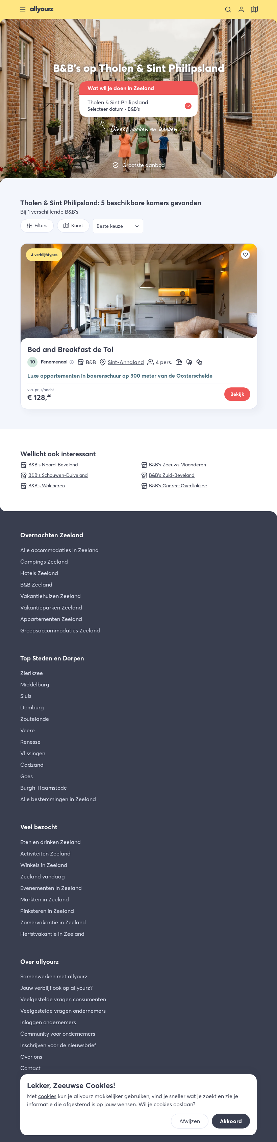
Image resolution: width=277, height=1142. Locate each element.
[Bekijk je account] (241, 9)
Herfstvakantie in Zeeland (52, 933)
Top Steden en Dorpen (52, 658)
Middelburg (34, 684)
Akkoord (231, 1121)
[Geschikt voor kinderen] (199, 362)
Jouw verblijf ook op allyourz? (56, 987)
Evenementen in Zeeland (51, 888)
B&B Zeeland (36, 584)
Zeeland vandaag (42, 876)
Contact (30, 1068)
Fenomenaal (49, 362)
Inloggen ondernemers (48, 1022)
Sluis (25, 695)
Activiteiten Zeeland (45, 853)
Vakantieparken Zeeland (51, 607)
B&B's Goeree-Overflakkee (178, 486)
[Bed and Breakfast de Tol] (139, 294)
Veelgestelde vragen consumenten (63, 999)
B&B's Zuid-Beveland (172, 475)
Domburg (32, 707)
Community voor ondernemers (57, 1033)
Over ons (31, 1056)
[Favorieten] (245, 254)
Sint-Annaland (126, 362)
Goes (26, 776)
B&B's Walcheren (46, 486)
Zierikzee (31, 673)
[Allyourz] (41, 9)
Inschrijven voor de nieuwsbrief (58, 1045)
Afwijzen (189, 1121)
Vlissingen (32, 753)
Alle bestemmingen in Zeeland (58, 799)
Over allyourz (39, 962)
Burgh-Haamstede (43, 787)
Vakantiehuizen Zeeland (50, 596)
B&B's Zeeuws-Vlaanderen (177, 465)
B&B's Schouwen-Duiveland (58, 475)
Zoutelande (34, 718)
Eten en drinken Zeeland (50, 842)
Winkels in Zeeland (43, 865)
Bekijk (237, 394)
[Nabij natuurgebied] (189, 362)
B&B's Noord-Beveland (53, 465)
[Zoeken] (228, 9)
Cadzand (32, 764)
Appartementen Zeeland (51, 619)
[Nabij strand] (179, 362)
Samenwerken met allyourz (53, 976)
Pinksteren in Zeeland (47, 910)
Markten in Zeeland (44, 899)
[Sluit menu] (22, 9)
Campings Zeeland (44, 561)
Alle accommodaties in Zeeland (59, 550)
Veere (27, 730)
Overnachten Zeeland (51, 535)
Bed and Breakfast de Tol (70, 349)
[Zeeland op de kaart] (254, 9)
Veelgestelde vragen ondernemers (63, 1010)
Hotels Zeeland (39, 573)
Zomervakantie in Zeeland (53, 922)
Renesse (30, 741)
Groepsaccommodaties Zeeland (60, 630)
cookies (47, 1096)
